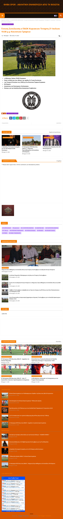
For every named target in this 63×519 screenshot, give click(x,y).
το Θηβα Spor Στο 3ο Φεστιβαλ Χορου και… (12, 484)
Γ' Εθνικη (6, 230)
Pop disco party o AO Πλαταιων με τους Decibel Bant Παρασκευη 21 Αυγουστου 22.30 (30, 408)
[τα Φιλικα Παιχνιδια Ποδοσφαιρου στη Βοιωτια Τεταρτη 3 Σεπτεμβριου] (5, 277)
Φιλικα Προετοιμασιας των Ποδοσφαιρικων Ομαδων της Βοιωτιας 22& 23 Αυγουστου (31, 393)
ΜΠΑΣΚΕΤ (41, 230)
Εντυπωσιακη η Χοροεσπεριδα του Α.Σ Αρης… (12, 487)
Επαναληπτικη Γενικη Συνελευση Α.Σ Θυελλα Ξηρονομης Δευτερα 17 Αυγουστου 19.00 (44, 359)
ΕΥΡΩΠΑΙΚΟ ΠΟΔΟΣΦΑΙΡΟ (17, 230)
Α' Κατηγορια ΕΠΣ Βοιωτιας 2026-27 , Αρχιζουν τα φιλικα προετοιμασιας (27, 423)
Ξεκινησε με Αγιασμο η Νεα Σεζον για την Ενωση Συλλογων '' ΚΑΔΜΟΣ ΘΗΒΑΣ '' (29, 434)
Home (31, 514)
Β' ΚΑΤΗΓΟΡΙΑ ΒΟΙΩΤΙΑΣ (52, 228)
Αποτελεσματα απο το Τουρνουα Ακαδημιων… (12, 502)
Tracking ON (18, 511)
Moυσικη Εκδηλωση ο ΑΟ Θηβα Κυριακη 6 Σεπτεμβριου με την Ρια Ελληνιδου (28, 442)
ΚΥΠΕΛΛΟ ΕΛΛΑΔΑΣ (30, 230)
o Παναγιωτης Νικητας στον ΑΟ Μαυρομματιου (52, 147)
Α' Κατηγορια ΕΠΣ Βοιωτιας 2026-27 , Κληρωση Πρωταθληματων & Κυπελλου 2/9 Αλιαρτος (30, 149)
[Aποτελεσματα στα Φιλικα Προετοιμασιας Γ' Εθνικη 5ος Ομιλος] (5, 403)
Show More (58, 341)
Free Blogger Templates (44, 516)
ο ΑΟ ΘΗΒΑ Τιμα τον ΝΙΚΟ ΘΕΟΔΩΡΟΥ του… (13, 481)
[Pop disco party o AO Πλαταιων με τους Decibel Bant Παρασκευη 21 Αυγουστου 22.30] (5, 410)
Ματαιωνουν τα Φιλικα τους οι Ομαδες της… (13, 491)
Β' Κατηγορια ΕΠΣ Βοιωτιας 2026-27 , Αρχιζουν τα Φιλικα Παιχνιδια (15, 359)
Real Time (13, 511)
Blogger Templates (23, 516)
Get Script (8, 511)
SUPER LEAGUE (7, 228)
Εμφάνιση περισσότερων (55, 132)
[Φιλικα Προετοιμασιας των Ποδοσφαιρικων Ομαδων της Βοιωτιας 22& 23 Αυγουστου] (5, 395)
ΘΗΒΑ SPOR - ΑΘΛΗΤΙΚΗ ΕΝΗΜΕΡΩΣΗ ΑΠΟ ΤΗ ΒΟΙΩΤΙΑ (31, 4)
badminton (16, 228)
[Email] (24, 118)
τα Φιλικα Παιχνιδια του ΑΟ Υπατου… (12, 494)
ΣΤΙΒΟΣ (5, 233)
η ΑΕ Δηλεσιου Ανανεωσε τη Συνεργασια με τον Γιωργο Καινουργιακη (45, 379)
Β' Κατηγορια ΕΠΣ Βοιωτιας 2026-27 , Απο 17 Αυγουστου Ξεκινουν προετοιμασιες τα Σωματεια (15, 379)
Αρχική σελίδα (5, 20)
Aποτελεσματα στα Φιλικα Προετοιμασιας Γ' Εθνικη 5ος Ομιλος (25, 401)
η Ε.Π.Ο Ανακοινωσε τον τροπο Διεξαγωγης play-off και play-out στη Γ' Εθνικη (29, 415)
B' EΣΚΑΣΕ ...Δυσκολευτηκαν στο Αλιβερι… (13, 497)
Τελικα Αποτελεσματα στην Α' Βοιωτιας (12, 506)
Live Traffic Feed (13, 478)
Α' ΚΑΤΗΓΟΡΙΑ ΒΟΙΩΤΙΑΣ (16, 20)
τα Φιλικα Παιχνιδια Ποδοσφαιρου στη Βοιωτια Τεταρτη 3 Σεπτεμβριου (27, 275)
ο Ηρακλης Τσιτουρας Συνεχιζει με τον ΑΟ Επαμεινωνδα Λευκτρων (11, 148)
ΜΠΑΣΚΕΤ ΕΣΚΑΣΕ (50, 230)
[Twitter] (14, 118)
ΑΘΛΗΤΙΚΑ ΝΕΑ (40, 228)
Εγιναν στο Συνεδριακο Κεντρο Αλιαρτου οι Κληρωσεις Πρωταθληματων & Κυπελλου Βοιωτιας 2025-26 (35, 283)
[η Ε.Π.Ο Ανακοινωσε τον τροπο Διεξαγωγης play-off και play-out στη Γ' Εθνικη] (5, 418)
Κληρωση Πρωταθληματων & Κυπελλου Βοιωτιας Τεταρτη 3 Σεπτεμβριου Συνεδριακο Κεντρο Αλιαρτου (28, 269)
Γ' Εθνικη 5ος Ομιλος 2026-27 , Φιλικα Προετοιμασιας (22, 456)
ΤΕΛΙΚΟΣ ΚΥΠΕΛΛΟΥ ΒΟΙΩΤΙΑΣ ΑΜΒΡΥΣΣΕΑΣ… (12, 499)
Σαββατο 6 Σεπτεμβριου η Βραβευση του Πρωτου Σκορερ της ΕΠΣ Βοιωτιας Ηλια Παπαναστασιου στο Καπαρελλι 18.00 (34, 290)
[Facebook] (10, 118)
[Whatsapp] (17, 118)
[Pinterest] (20, 118)
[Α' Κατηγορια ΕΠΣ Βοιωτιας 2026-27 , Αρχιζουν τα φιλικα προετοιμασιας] (5, 425)
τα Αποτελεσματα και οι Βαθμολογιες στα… (11, 509)
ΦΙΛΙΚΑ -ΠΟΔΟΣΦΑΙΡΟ (15, 233)
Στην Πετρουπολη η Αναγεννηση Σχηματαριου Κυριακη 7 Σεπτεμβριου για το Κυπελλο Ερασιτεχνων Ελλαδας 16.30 (34, 298)
